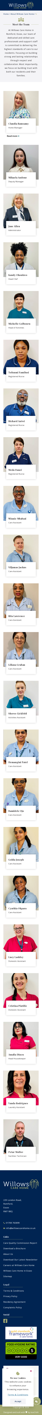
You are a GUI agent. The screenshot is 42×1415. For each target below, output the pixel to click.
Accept (18, 1401)
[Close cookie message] (31, 1371)
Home (6, 14)
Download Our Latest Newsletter (20, 1259)
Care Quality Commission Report (20, 1243)
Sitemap (7, 1276)
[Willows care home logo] (21, 5)
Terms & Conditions (13, 1290)
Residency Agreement (14, 1302)
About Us (8, 1254)
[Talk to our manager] (36, 1401)
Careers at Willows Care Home (18, 1265)
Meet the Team (36, 14)
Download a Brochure (14, 1248)
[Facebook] (5, 1322)
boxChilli (35, 1412)
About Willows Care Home (22, 14)
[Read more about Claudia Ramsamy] (4, 93)
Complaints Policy (12, 1307)
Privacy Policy (10, 1296)
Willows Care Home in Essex (17, 1270)
